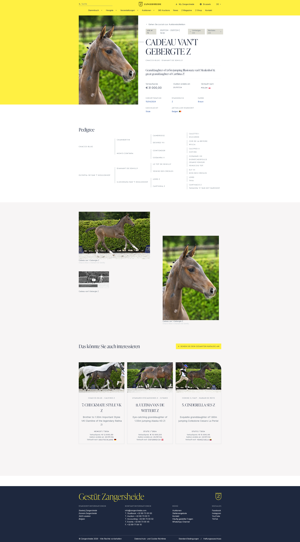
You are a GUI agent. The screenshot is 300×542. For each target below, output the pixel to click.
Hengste (109, 10)
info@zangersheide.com (135, 510)
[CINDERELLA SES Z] (198, 377)
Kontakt (208, 10)
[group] (114, 238)
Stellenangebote (179, 513)
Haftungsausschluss (212, 539)
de (217, 4)
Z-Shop (198, 10)
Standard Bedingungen (189, 539)
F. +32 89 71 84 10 (133, 524)
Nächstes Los (211, 31)
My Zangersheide (186, 4)
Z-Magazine (186, 10)
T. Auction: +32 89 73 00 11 (137, 516)
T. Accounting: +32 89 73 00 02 (139, 519)
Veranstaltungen (127, 10)
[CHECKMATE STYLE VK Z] (101, 377)
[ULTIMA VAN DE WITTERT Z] (150, 377)
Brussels (207, 4)
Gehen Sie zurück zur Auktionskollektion (166, 24)
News (175, 10)
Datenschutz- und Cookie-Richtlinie (150, 539)
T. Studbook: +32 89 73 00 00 (138, 513)
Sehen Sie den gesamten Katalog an (200, 346)
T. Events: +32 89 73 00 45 (137, 522)
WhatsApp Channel (181, 522)
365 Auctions (164, 10)
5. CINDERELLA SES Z (198, 404)
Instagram (216, 513)
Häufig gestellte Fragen (182, 519)
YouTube (216, 516)
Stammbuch (93, 10)
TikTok (215, 519)
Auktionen (146, 10)
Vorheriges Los (196, 31)
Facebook (216, 510)
